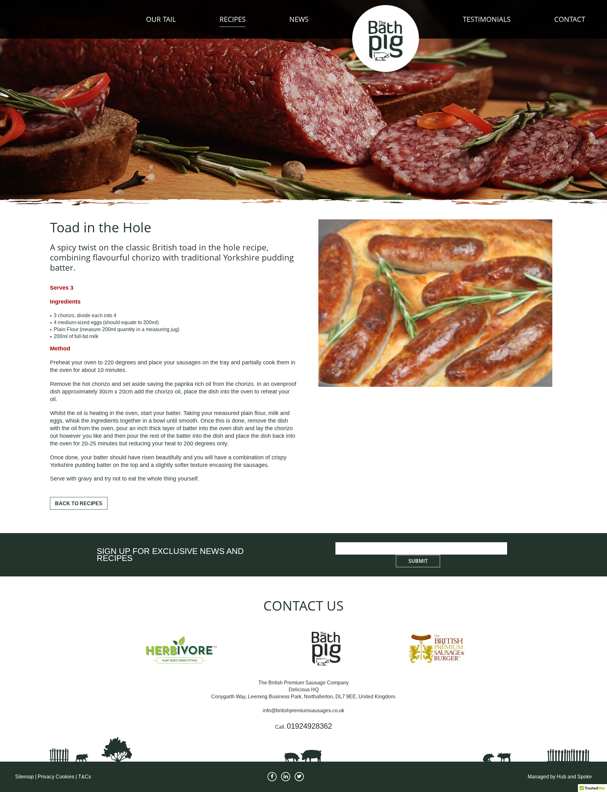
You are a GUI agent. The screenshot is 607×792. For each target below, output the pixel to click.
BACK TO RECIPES (78, 503)
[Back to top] (595, 769)
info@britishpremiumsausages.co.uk (303, 710)
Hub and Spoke (574, 776)
